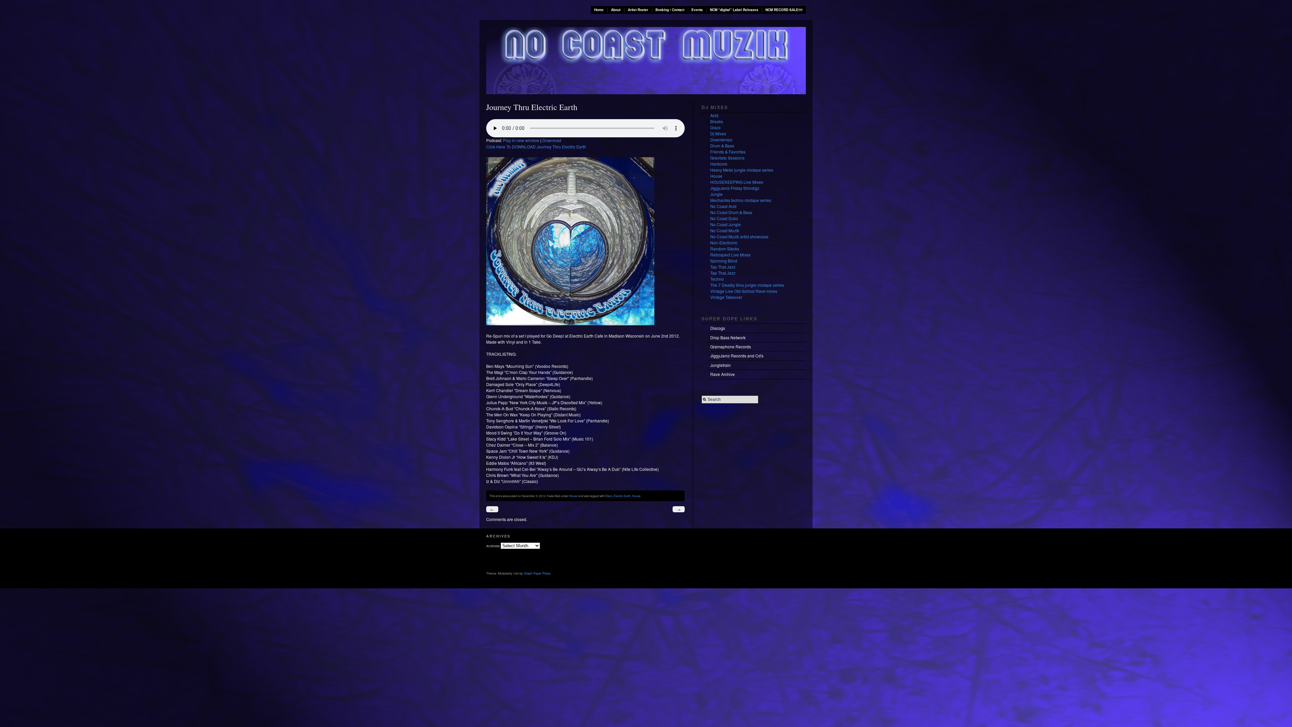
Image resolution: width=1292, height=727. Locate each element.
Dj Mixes (718, 133)
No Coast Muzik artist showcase (739, 236)
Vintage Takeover (726, 297)
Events (697, 9)
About (615, 9)
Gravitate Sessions (727, 158)
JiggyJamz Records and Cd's (736, 355)
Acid (714, 115)
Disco (608, 496)
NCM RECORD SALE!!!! (783, 9)
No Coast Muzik (724, 230)
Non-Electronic (724, 242)
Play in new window (521, 140)
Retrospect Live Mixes (730, 254)
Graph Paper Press (537, 573)
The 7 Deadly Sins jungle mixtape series (747, 285)
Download (551, 140)
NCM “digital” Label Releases (734, 9)
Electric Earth (622, 496)
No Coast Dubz (724, 218)
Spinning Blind (723, 261)
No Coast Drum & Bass (731, 212)
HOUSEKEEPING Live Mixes (736, 182)
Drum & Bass (722, 145)
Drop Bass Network (728, 337)
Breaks (716, 121)
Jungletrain (720, 365)
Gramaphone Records (730, 346)
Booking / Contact (669, 9)
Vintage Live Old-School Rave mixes (743, 291)
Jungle (716, 194)
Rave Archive (722, 374)
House (573, 496)
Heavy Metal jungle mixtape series (741, 170)
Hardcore (718, 164)
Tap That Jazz (722, 267)
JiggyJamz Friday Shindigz (734, 188)
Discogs (717, 328)
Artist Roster (638, 9)
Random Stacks (724, 248)
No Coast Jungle (725, 224)
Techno (717, 279)
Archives (493, 546)
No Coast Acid (723, 206)
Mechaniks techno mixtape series (740, 200)
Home (599, 9)
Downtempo (721, 139)
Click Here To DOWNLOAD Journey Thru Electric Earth (536, 146)
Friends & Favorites (728, 151)
